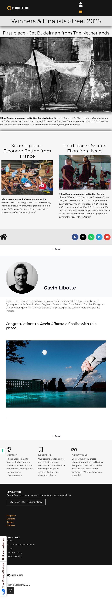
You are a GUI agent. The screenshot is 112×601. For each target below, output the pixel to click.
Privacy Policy (14, 552)
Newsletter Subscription (21, 544)
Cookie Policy (14, 556)
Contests (11, 519)
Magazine (11, 515)
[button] (80, 11)
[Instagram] (10, 590)
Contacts (11, 525)
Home (10, 540)
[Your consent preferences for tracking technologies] (3, 451)
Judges (10, 522)
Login (10, 548)
